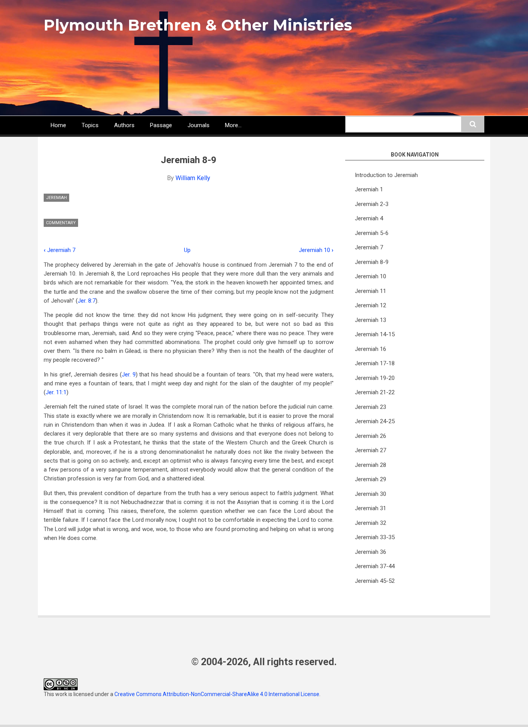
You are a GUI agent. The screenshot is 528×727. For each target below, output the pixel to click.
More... (233, 125)
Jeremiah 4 (369, 218)
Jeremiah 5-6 (371, 233)
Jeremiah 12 (370, 305)
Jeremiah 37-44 (375, 566)
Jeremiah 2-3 (371, 204)
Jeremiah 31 (370, 508)
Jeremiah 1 (369, 189)
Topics (90, 125)
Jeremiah (56, 197)
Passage (161, 125)
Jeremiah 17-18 (375, 363)
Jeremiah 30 (370, 493)
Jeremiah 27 (370, 450)
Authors (124, 125)
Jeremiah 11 (370, 291)
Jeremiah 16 (370, 349)
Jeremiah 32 (370, 522)
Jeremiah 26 (370, 435)
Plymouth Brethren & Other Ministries (198, 24)
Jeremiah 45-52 (375, 580)
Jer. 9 (129, 374)
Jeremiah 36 (370, 551)
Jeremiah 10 (316, 250)
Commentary (61, 222)
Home (58, 125)
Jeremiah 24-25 (375, 421)
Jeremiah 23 (370, 407)
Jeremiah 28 (370, 464)
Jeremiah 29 (370, 479)
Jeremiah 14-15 (375, 334)
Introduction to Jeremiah (386, 175)
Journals (198, 125)
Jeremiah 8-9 (371, 262)
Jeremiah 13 (370, 320)
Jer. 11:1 (56, 392)
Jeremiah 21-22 (375, 392)
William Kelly (192, 178)
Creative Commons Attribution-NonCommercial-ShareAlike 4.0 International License (216, 694)
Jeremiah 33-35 (375, 537)
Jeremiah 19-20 (375, 378)
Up (187, 250)
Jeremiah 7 (59, 250)
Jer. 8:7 (86, 300)
